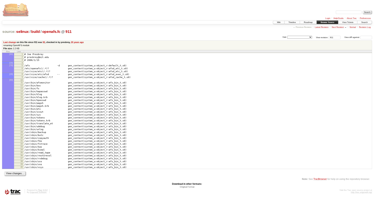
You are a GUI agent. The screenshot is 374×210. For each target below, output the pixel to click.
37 (21, 158)
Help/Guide (338, 18)
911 (68, 32)
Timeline (292, 22)
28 (21, 132)
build (35, 32)
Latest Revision (322, 27)
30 (21, 138)
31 (21, 141)
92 (44, 42)
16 (21, 97)
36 (21, 155)
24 (21, 120)
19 (21, 106)
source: (9, 32)
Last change (9, 42)
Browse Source (327, 22)
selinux (22, 32)
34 (21, 149)
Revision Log (365, 27)
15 (21, 94)
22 (21, 114)
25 (21, 123)
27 (21, 129)
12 (21, 85)
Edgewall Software (38, 192)
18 (21, 103)
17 (21, 100)
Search (364, 22)
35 (21, 152)
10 (21, 80)
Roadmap (308, 22)
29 (21, 135)
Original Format (187, 187)
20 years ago (77, 42)
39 (21, 164)
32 (21, 144)
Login (327, 18)
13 (21, 88)
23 (21, 117)
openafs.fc (51, 32)
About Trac (352, 18)
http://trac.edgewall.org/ (361, 192)
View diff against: (352, 37)
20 (21, 109)
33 (21, 146)
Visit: (284, 37)
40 (21, 167)
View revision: (322, 37)
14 (21, 91)
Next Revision (338, 27)
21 (21, 111)
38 (21, 161)
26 (21, 126)
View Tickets (347, 22)
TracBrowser (320, 179)
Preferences (365, 18)
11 (22, 82)
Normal (353, 27)
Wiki (278, 22)
